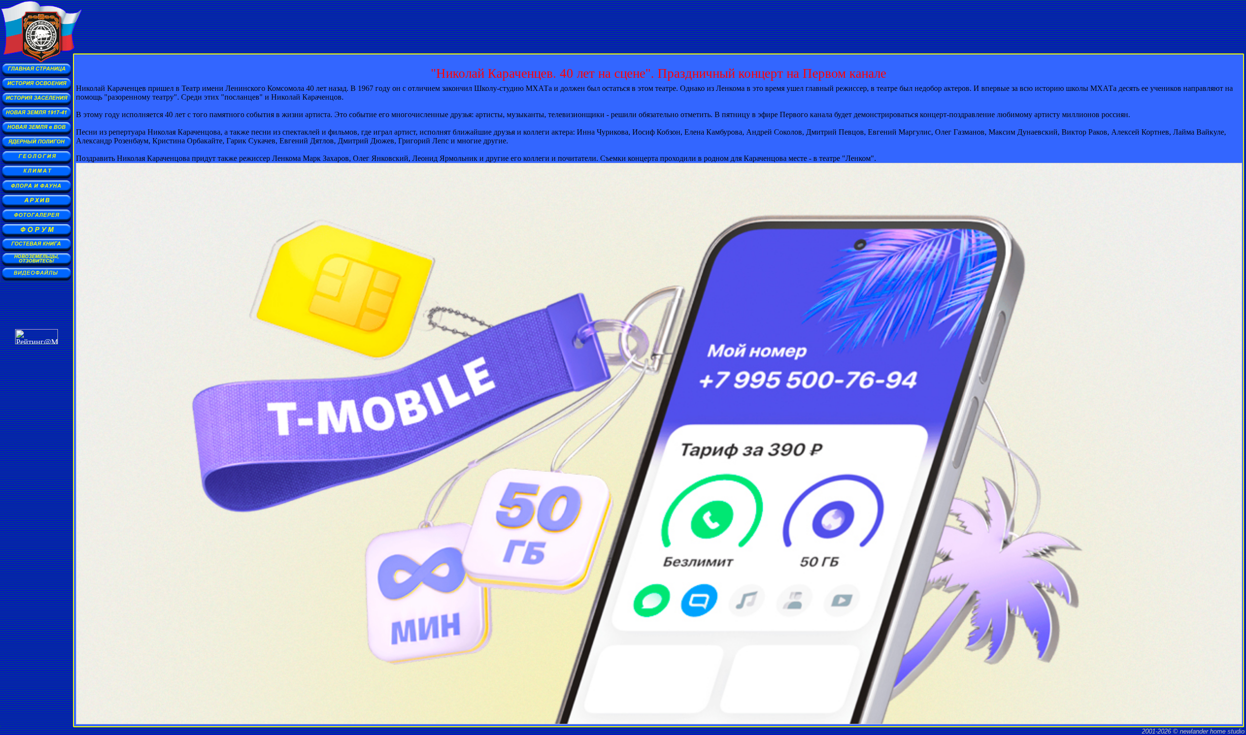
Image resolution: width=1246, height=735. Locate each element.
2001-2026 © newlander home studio (1193, 731)
